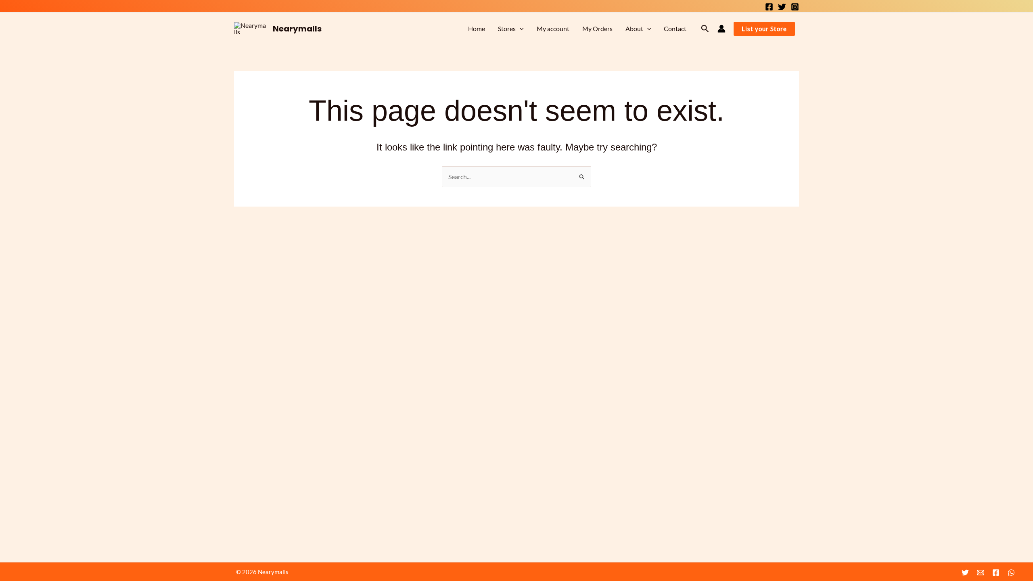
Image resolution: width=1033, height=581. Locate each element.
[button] (520, 29)
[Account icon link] (721, 29)
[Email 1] (980, 572)
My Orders (597, 28)
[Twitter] (782, 7)
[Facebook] (769, 7)
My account (553, 28)
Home (476, 28)
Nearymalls (297, 28)
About (634, 28)
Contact (675, 28)
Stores (507, 28)
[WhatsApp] (1011, 572)
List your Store (764, 28)
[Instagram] (795, 7)
